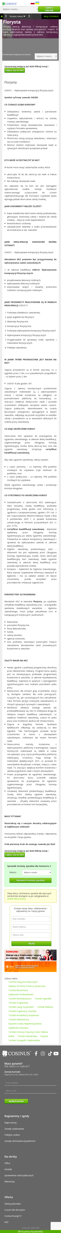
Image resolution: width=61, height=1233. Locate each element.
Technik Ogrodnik (43, 998)
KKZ (6, 1222)
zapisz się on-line (14, 70)
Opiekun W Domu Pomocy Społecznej (26, 986)
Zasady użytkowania (14, 1128)
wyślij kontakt (16, 1101)
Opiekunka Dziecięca (18, 1027)
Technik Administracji (18, 1019)
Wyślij (31, 943)
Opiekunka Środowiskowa (20, 994)
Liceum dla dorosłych (14, 1209)
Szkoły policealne (12, 1203)
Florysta (44, 1036)
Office (7, 1163)
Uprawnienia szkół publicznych (18, 1175)
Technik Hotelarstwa (27, 1036)
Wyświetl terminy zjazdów (31, 880)
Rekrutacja (9, 1181)
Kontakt (8, 1169)
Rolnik (11, 1036)
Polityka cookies (12, 1134)
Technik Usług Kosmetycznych (23, 981)
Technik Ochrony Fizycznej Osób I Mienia (28, 1032)
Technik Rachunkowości (19, 998)
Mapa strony (10, 1122)
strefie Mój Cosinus (16, 898)
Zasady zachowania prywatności (20, 1141)
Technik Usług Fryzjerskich (21, 1007)
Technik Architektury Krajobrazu (23, 1015)
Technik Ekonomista (18, 990)
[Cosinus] (9, 3)
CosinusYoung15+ (13, 1216)
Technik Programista (18, 1002)
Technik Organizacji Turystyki (22, 1011)
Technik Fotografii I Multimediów (24, 1040)
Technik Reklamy (45, 1007)
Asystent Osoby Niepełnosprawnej (25, 1023)
